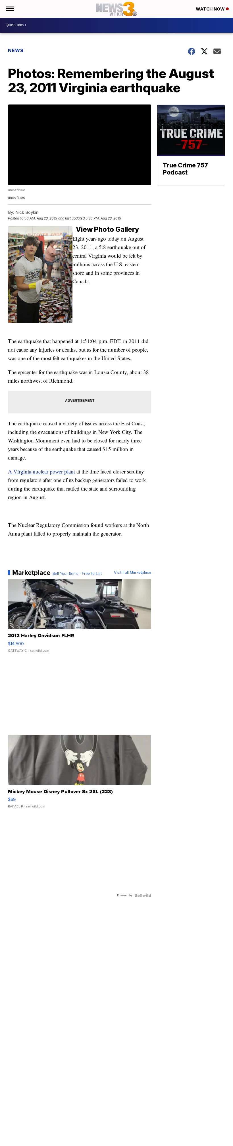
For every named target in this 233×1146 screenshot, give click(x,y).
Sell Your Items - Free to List (77, 574)
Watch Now (211, 9)
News (16, 50)
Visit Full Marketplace (132, 573)
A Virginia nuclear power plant (41, 471)
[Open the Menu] (9, 9)
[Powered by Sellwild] (143, 895)
